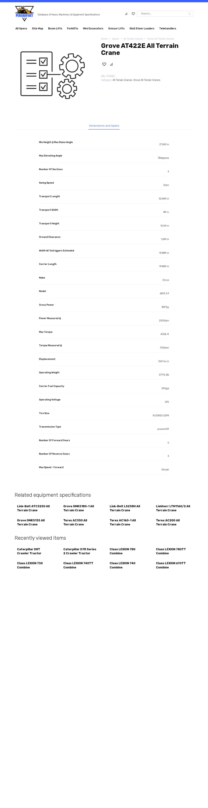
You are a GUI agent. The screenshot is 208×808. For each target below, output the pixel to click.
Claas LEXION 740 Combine (122, 565)
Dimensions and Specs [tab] (104, 125)
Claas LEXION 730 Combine (30, 565)
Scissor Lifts (116, 28)
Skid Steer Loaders (142, 28)
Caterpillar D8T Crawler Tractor (29, 551)
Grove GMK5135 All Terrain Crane (31, 522)
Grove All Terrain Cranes (160, 38)
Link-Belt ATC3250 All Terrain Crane (33, 508)
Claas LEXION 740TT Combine (78, 565)
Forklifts (72, 28)
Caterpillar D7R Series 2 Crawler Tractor (79, 551)
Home (104, 38)
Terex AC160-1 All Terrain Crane (123, 522)
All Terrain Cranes (133, 38)
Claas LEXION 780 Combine (122, 551)
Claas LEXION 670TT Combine (171, 565)
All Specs (21, 28)
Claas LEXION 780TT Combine (171, 551)
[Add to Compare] (111, 64)
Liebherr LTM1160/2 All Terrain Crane (173, 508)
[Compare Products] (126, 14)
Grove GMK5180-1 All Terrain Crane (78, 508)
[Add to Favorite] (104, 64)
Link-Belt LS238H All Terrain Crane (125, 508)
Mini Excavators (93, 28)
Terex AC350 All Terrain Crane (75, 522)
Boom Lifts (55, 28)
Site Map (37, 28)
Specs (115, 38)
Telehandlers (167, 28)
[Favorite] (133, 14)
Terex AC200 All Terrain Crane (168, 522)
